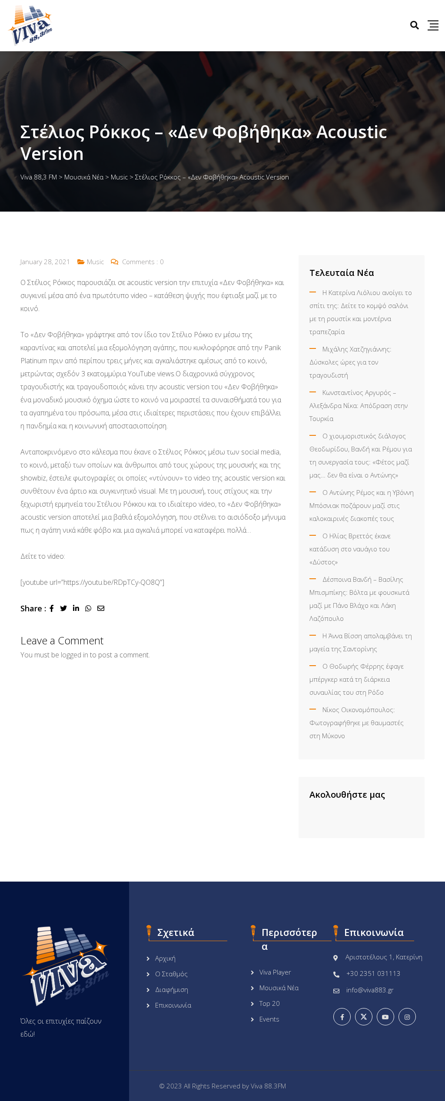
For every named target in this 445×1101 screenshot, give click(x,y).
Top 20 (269, 1003)
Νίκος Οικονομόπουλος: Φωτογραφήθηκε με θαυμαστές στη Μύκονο (356, 722)
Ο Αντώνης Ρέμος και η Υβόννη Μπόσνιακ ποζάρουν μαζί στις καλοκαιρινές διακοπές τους (361, 505)
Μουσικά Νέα (279, 987)
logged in (74, 655)
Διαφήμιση (171, 989)
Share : (33, 608)
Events (269, 1019)
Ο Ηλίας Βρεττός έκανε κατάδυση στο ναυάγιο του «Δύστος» (350, 548)
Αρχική (165, 958)
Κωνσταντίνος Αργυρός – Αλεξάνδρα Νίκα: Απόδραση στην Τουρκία (358, 405)
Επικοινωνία (173, 1005)
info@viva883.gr (370, 989)
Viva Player (275, 972)
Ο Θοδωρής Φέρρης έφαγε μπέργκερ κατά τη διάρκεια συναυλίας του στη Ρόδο (356, 679)
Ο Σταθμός (171, 973)
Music (95, 261)
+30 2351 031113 (373, 973)
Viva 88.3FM (268, 1085)
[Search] (414, 25)
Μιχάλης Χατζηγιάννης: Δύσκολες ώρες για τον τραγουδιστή (350, 362)
